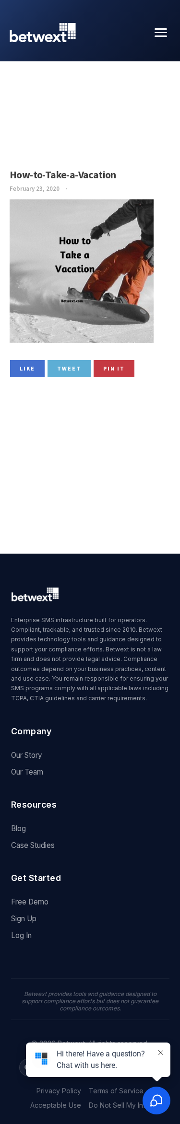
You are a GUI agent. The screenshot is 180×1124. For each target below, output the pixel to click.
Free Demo (29, 901)
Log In (21, 935)
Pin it (114, 368)
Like (27, 368)
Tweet (69, 368)
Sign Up (23, 918)
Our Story (26, 755)
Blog (18, 828)
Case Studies (33, 845)
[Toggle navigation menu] (161, 32)
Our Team (27, 771)
